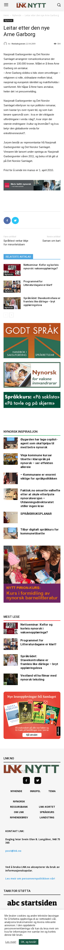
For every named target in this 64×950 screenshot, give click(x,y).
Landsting (47, 817)
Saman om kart (51, 240)
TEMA (52, 791)
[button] (59, 5)
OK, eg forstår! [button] (28, 942)
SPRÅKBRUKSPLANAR (36, 513)
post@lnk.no (13, 850)
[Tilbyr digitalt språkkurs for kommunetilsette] (11, 533)
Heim (6, 15)
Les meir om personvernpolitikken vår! (30, 878)
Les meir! (10, 942)
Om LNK (19, 812)
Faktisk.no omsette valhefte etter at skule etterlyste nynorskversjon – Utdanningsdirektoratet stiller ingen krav (40, 498)
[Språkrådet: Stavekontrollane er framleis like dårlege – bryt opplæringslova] (12, 303)
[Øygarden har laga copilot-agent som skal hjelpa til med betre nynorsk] (11, 443)
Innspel (35, 791)
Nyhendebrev (19, 817)
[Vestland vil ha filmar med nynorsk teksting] (11, 679)
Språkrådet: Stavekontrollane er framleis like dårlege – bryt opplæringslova (41, 301)
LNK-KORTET (47, 806)
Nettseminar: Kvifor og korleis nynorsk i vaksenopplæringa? (36, 628)
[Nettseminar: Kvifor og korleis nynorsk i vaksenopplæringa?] (12, 270)
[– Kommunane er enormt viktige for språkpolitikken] (11, 478)
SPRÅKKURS (47, 812)
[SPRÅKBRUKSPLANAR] (11, 517)
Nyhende (16, 15)
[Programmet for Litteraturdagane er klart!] (12, 286)
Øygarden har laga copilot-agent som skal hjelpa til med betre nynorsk (39, 443)
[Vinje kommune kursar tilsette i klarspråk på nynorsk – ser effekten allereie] (11, 459)
